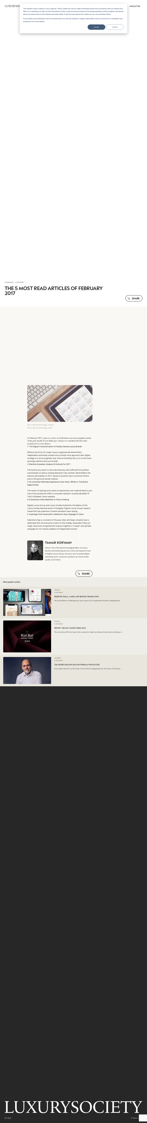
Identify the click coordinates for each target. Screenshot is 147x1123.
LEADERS (57, 658)
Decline (115, 27)
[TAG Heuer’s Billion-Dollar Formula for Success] (27, 658)
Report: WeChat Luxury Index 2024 (70, 628)
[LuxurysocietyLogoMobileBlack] (16, 6)
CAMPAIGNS (9, 282)
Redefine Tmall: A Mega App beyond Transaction (76, 596)
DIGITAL (57, 590)
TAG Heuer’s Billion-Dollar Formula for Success (77, 665)
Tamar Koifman (58, 542)
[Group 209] (73, 1107)
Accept (96, 27)
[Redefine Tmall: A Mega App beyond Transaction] (27, 590)
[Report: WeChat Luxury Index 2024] (27, 622)
